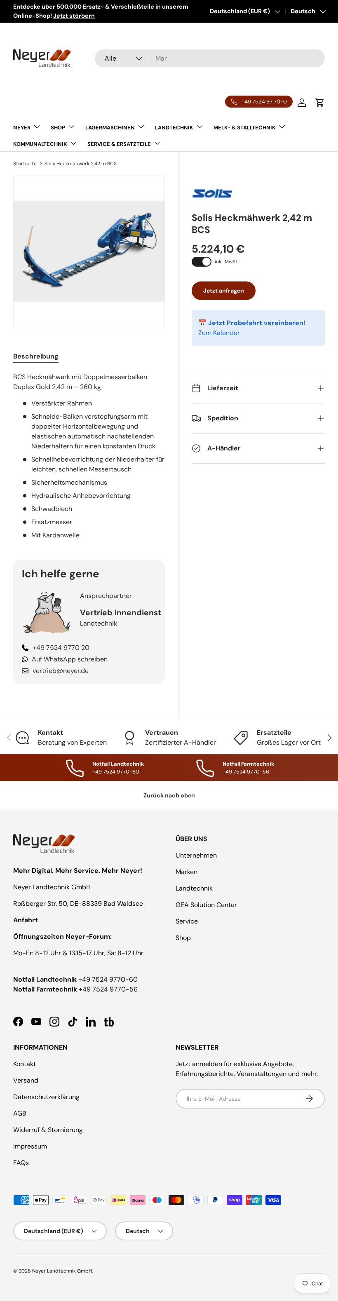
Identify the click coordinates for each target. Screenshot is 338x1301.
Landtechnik (194, 888)
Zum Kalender (219, 332)
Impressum (30, 1146)
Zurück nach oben (169, 795)
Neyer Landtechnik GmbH (62, 1271)
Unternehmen (196, 855)
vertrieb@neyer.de (61, 670)
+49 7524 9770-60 (108, 979)
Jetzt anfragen (223, 290)
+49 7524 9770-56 (108, 989)
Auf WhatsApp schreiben (70, 659)
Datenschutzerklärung (46, 1096)
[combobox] (210, 58)
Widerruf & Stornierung (48, 1129)
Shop (183, 937)
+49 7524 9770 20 (61, 647)
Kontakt (24, 1064)
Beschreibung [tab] (36, 356)
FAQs (21, 1162)
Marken (186, 871)
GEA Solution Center (206, 904)
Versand (25, 1080)
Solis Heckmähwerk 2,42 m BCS (81, 163)
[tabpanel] (89, 456)
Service (187, 921)
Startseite (25, 163)
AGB (19, 1113)
